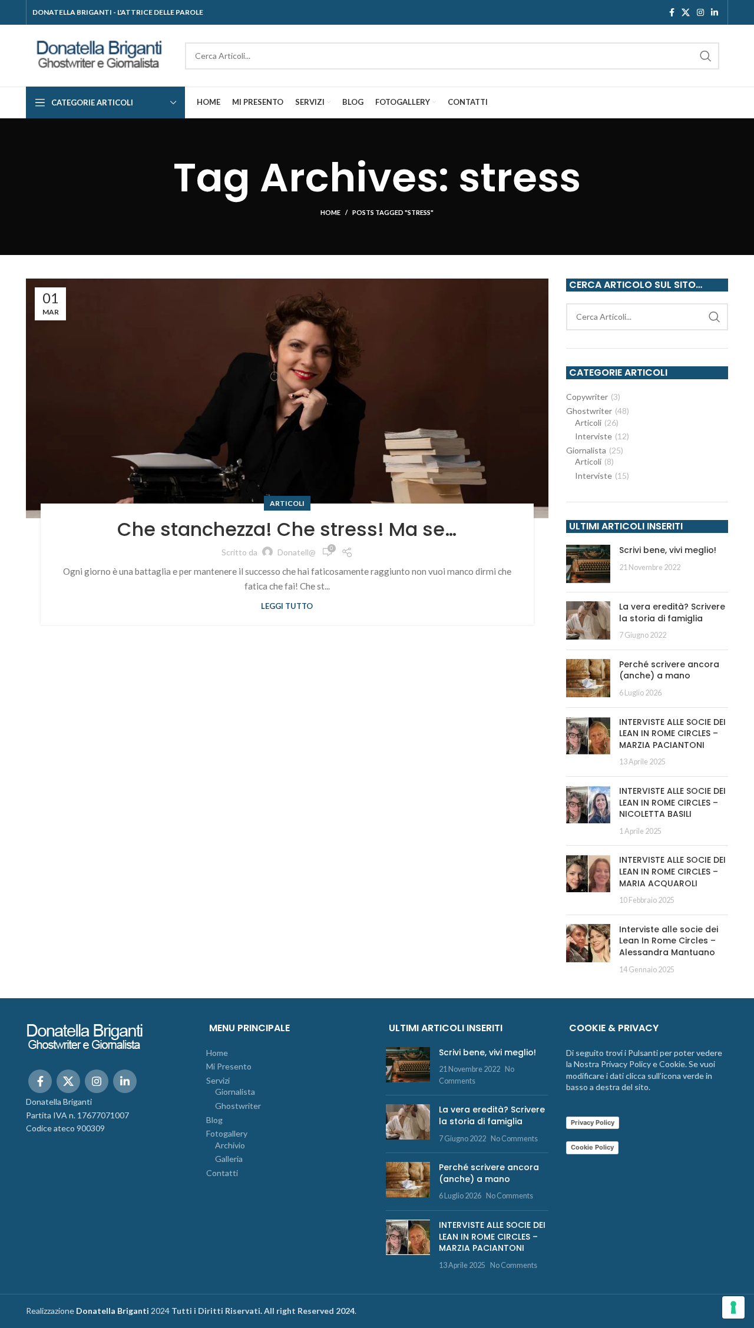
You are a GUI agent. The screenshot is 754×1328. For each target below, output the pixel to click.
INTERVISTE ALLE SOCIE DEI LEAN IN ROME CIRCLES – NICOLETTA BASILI (672, 802)
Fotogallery (226, 1133)
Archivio (230, 1145)
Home (330, 212)
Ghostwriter (589, 411)
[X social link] (685, 12)
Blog (214, 1120)
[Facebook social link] (672, 12)
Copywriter (587, 397)
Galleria (229, 1159)
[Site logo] (99, 54)
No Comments (514, 1138)
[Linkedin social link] (714, 12)
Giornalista (586, 450)
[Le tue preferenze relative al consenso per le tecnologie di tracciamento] (733, 1307)
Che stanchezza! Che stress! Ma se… (287, 529)
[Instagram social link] (700, 12)
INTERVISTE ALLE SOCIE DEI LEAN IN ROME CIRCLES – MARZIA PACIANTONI (672, 733)
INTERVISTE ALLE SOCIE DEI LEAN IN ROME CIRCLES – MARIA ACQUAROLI (672, 871)
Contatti (222, 1173)
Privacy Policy (592, 1122)
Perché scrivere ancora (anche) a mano (669, 670)
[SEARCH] (705, 55)
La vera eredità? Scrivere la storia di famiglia (672, 612)
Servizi (218, 1080)
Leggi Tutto (287, 606)
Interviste (593, 436)
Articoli (287, 503)
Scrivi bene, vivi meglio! (667, 550)
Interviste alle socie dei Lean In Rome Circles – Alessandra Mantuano (668, 940)
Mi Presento (229, 1066)
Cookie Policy (592, 1147)
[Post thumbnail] (588, 564)
